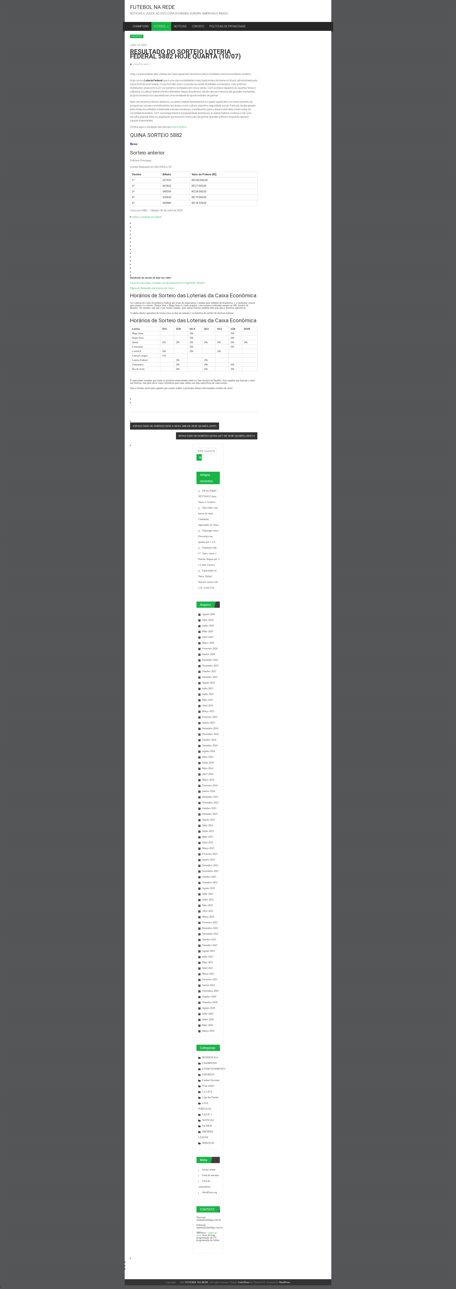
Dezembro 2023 (210, 797)
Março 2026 (208, 642)
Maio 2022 (207, 905)
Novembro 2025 (210, 665)
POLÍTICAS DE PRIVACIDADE (227, 26)
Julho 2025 (207, 688)
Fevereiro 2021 (209, 979)
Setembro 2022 (209, 882)
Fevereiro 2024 (209, 785)
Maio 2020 (207, 1025)
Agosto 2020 (208, 1008)
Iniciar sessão (209, 1169)
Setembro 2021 (209, 945)
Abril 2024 (207, 774)
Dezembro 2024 (210, 728)
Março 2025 (208, 711)
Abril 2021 (207, 968)
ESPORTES (136, 36)
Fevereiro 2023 (209, 854)
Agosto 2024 (208, 751)
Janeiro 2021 (208, 985)
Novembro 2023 (210, 802)
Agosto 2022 (208, 888)
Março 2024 (208, 779)
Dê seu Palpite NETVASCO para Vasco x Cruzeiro (207, 496)
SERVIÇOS (208, 1143)
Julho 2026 (207, 620)
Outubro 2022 (209, 876)
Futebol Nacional (210, 1080)
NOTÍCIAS (180, 26)
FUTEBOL (160, 26)
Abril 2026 (207, 637)
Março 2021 (208, 973)
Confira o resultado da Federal (146, 217)
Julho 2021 (207, 956)
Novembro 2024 (210, 734)
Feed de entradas (210, 1175)
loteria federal (178, 127)
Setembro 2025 (209, 677)
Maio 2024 (207, 768)
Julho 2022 (207, 894)
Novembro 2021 (210, 934)
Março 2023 (208, 848)
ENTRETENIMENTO (213, 1069)
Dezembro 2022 (210, 865)
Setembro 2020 (209, 1002)
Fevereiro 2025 (209, 717)
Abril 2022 (207, 911)
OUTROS (207, 1126)
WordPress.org (209, 1192)
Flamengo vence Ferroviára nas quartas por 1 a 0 (208, 536)
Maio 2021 (207, 962)
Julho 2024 (207, 757)
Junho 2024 (208, 762)
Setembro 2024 (209, 745)
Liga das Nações (210, 1097)
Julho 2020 (207, 1013)
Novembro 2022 (210, 871)
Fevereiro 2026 (209, 648)
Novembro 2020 (210, 991)
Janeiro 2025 (208, 722)
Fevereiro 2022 (209, 922)
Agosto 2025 (208, 682)
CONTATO (198, 26)
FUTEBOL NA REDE (152, 7)
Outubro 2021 (209, 939)
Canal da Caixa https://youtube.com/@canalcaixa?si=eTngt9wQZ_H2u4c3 (167, 283)
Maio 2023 (207, 836)
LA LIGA (207, 1091)
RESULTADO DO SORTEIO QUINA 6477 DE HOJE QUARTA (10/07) (216, 436)
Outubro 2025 (209, 671)
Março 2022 (208, 916)
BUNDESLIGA (210, 1057)
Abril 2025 (207, 705)
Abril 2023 (207, 842)
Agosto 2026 (208, 614)
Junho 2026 (208, 625)
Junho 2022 (208, 899)
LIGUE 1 (207, 1114)
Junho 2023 (208, 831)
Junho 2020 (208, 1019)
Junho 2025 (208, 694)
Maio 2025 (207, 700)
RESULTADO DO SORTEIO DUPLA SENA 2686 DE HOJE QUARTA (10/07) (175, 426)
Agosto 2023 (208, 819)
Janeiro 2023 (208, 859)
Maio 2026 (207, 631)
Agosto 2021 (208, 951)
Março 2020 (208, 1031)
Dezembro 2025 (210, 660)
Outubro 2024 (209, 739)
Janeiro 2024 (208, 791)
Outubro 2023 (209, 808)
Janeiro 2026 (208, 654)
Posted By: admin (141, 64)
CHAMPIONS (141, 26)
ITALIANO (208, 1086)
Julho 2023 (207, 825)
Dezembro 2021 (210, 928)
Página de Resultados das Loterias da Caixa (151, 288)
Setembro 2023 (209, 814)
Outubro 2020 (209, 996)
